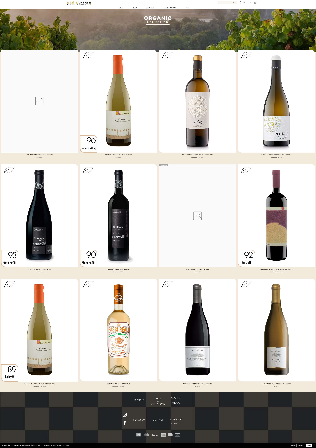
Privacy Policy (65, 445)
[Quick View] (39, 101)
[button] (255, 2)
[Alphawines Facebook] (124, 423)
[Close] (314, 445)
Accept (309, 445)
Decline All (300, 445)
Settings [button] (293, 445)
